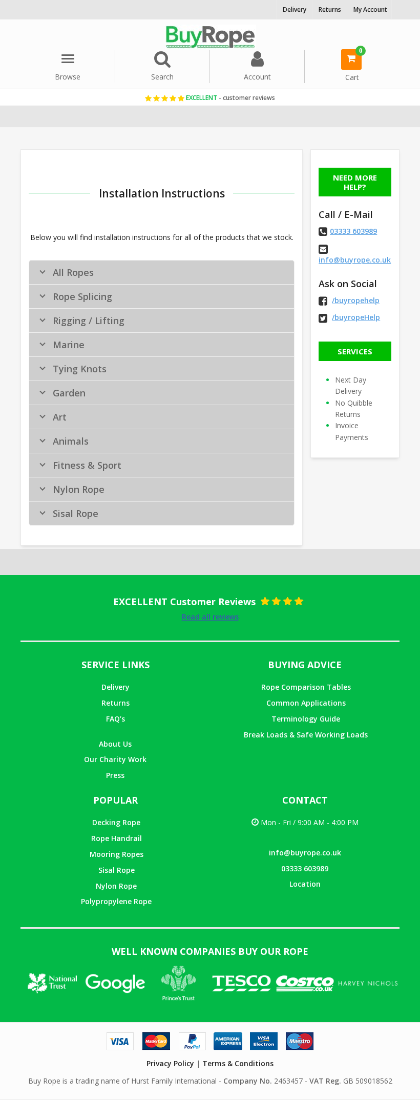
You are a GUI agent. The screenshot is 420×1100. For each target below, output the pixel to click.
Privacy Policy (170, 1063)
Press (115, 775)
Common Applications (306, 703)
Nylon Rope (116, 886)
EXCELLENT (229, 97)
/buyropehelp (356, 300)
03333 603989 (353, 231)
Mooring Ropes (116, 854)
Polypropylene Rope (116, 901)
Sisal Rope (116, 870)
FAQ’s (115, 719)
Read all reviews (210, 617)
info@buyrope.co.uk (355, 260)
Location (305, 884)
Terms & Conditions (238, 1063)
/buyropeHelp (356, 317)
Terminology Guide (305, 719)
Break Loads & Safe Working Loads (306, 734)
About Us (115, 744)
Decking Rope (116, 822)
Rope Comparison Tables (306, 687)
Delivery (115, 687)
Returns (115, 703)
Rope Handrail (116, 838)
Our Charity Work (115, 759)
